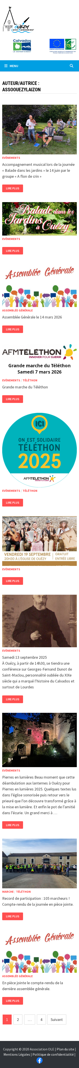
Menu (13, 66)
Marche (8, 892)
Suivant (57, 1019)
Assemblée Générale (17, 310)
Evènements (11, 158)
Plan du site (65, 1049)
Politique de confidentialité (53, 1054)
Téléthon (30, 380)
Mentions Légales (17, 1054)
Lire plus (12, 188)
